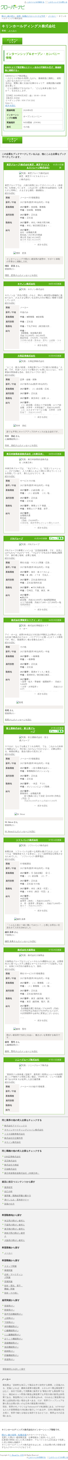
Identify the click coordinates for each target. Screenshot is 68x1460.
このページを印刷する (35, 2)
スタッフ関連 (10, 1266)
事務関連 (8, 1270)
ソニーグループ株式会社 (27, 1059)
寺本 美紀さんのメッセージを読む (21, 445)
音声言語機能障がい (13, 1314)
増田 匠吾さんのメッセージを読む (21, 275)
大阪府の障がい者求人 (14, 1240)
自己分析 (8, 1191)
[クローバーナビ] (13, 8)
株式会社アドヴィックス (15, 1126)
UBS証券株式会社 (12, 1156)
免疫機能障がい (11, 1347)
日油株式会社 (10, 1169)
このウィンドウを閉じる (57, 2)
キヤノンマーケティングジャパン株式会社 (23, 1130)
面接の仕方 (9, 1204)
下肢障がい (9, 1322)
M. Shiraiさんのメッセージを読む (20, 831)
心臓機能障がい (11, 1330)
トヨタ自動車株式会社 (14, 1134)
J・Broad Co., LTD (17, 1455)
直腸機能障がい (11, 1343)
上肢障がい (9, 1318)
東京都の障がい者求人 (14, 1229)
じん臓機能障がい (12, 1334)
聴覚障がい (9, 1310)
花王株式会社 (10, 1161)
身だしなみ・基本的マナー (16, 1200)
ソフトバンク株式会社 (27, 840)
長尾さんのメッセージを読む (18, 720)
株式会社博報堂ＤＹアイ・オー (26, 620)
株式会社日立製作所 (13, 1138)
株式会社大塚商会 (26, 950)
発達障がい (9, 1359)
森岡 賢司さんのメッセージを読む (21, 1051)
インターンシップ (12, 41)
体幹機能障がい (11, 1326)
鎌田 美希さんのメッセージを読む (20, 941)
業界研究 (8, 1187)
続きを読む (10, 105)
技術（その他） (11, 1293)
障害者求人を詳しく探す (14, 1369)
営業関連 (8, 1281)
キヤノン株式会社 (26, 284)
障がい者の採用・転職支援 (14, 1435)
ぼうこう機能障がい (13, 1339)
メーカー (12, 30)
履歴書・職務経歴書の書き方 (17, 1195)
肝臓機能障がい (11, 1355)
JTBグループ (16, 538)
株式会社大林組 (11, 1165)
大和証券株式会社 (26, 355)
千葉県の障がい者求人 (14, 1225)
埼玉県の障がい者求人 (14, 1220)
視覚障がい (9, 1306)
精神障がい (9, 1351)
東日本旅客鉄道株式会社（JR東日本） (25, 454)
